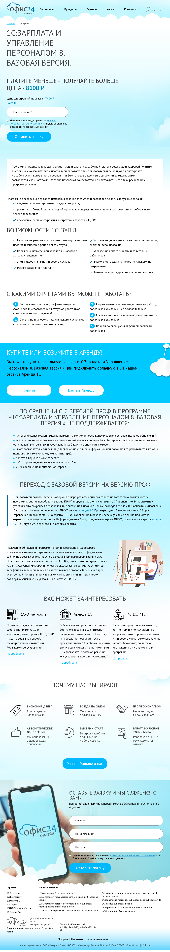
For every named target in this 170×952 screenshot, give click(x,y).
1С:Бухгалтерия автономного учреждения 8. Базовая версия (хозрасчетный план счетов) (65, 905)
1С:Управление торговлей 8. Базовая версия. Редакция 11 (131, 899)
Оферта (63, 939)
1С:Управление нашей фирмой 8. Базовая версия (127, 907)
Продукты (70, 9)
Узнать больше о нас (85, 763)
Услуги (110, 9)
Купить (29, 390)
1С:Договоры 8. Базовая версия (118, 911)
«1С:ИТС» (62, 561)
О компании (47, 9)
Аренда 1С (31, 374)
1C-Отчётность (14, 893)
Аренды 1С (86, 510)
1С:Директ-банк (15, 912)
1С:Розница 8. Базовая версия (117, 903)
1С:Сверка (12, 904)
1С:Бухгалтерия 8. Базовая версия (55, 893)
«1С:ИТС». (70, 579)
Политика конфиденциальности (91, 939)
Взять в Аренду (81, 390)
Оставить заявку (29, 136)
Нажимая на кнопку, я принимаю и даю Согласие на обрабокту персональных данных (38, 123)
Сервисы (92, 9)
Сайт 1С (12, 103)
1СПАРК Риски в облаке (19, 908)
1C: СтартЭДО (13, 900)
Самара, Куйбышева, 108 (72, 924)
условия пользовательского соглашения (33, 122)
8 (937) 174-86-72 (69, 927)
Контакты (130, 9)
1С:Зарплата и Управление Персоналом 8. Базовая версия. (68, 910)
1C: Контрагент (14, 896)
